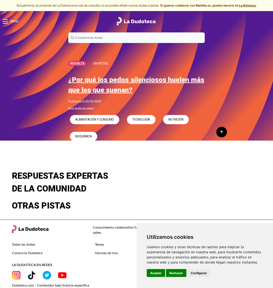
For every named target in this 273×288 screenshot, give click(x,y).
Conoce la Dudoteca (27, 253)
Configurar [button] (199, 273)
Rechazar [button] (176, 273)
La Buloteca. (248, 5)
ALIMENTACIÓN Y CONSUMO (94, 119)
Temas (99, 244)
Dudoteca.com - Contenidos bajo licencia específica (50, 285)
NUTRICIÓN (175, 119)
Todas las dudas (23, 244)
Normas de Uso (106, 253)
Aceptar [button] (156, 273)
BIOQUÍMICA (83, 136)
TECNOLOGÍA (141, 119)
